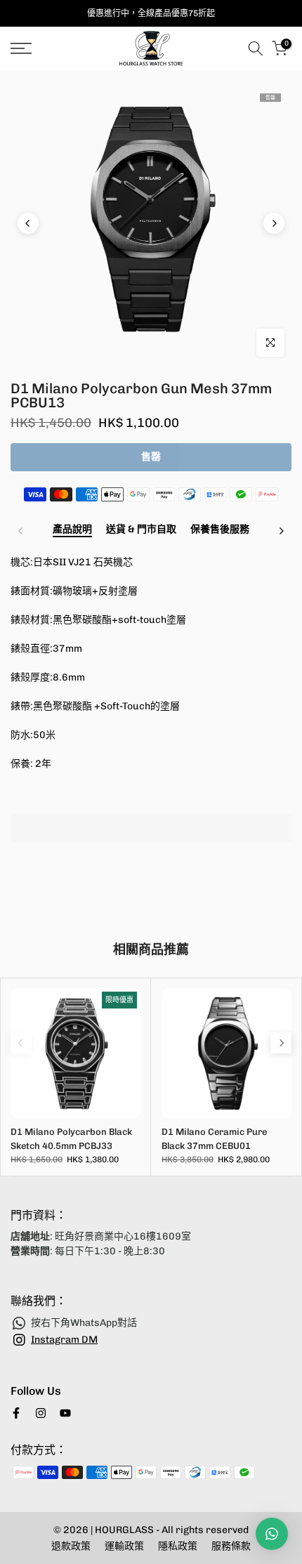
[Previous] (28, 223)
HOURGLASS (125, 1530)
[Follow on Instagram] (41, 1413)
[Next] (273, 223)
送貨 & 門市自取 (141, 529)
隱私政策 (177, 1546)
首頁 (20, 78)
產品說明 (72, 529)
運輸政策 (124, 1546)
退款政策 (71, 1546)
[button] (151, 863)
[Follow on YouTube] (65, 1413)
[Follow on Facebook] (16, 1413)
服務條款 (231, 1546)
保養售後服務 (219, 529)
